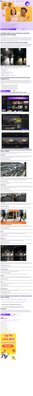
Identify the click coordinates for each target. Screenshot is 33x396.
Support (23, 1)
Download (27, 1)
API (20, 1)
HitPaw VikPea (29, 80)
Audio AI (13, 1)
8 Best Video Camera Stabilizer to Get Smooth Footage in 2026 (10, 320)
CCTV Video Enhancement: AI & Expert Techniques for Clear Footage (10, 319)
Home (1, 31)
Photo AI (10, 1)
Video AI (6, 1)
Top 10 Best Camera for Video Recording (7, 321)
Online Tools (17, 1)
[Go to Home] (2, 1)
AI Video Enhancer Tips (5, 31)
